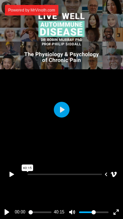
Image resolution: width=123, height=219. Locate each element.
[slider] (40, 212)
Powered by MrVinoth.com (31, 10)
